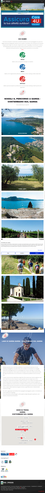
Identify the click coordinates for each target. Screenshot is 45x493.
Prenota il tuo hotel (22, 11)
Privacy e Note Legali (4, 489)
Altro (22, 49)
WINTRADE (23, 487)
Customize (22, 253)
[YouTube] (40, 491)
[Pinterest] (43, 491)
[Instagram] (42, 491)
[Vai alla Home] (5, 1)
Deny (8, 253)
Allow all (36, 253)
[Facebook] (38, 491)
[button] (42, 2)
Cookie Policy (10, 489)
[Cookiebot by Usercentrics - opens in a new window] (39, 239)
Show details (40, 250)
